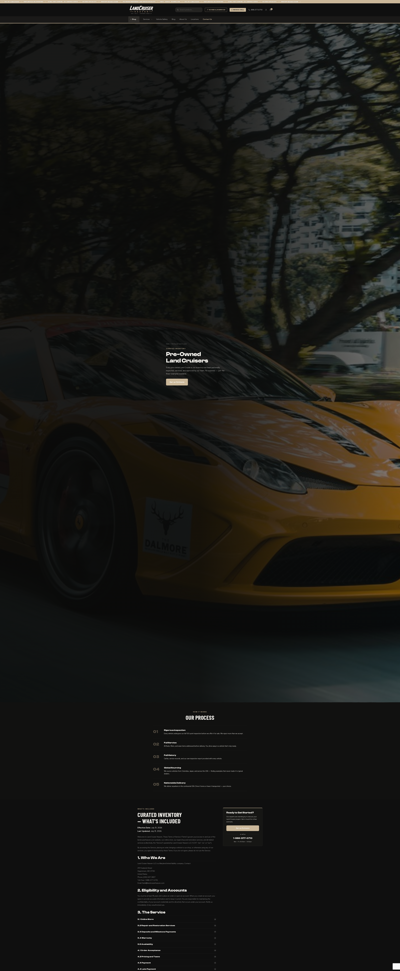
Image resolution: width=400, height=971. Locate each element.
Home (167, 344)
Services (146, 19)
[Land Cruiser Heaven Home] (141, 10)
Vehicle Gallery (162, 19)
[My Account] (266, 10)
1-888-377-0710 (242, 838)
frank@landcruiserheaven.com (153, 883)
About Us (183, 19)
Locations (195, 19)
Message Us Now (165, 2)
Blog (173, 19)
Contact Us (207, 19)
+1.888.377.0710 (66, 2)
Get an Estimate (177, 382)
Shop (134, 19)
